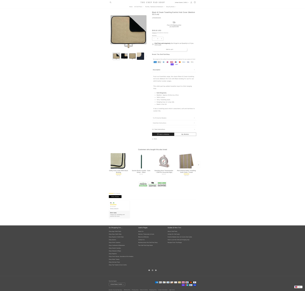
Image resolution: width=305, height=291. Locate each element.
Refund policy (127, 289)
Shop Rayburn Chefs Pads (116, 237)
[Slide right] (146, 56)
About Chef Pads (172, 231)
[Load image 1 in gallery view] (116, 56)
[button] (110, 2)
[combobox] (298, 287)
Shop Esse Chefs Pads (115, 234)
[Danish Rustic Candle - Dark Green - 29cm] (141, 161)
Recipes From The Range (175, 242)
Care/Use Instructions (159, 123)
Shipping (154, 32)
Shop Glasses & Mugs (115, 251)
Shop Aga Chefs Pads (115, 231)
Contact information (162, 289)
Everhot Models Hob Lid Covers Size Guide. (180, 237)
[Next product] (198, 165)
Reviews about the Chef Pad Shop (148, 242)
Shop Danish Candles (115, 248)
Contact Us (141, 239)
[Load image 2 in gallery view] (124, 56)
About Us (140, 231)
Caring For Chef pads (174, 234)
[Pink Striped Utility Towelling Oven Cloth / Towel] (186, 161)
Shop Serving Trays (114, 262)
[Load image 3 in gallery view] (132, 56)
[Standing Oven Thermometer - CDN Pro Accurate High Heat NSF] (163, 161)
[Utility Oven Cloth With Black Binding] (118, 161)
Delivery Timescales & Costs (146, 234)
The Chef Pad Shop (117, 289)
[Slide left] (110, 56)
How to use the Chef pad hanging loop (178, 239)
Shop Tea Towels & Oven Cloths (118, 265)
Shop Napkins (113, 253)
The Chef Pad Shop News (145, 245)
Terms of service (144, 289)
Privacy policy (135, 289)
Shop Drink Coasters (114, 242)
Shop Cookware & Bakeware (117, 245)
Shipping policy (153, 289)
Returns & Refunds (143, 237)
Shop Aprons (112, 239)
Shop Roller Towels (114, 259)
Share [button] (155, 139)
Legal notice (172, 289)
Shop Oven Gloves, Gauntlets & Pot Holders (121, 256)
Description (156, 70)
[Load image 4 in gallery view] (140, 56)
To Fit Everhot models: (160, 118)
